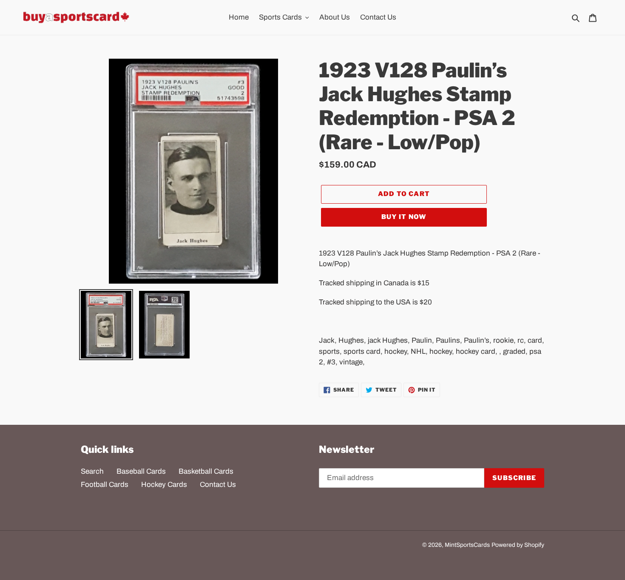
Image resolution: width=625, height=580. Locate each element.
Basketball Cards (206, 471)
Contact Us (218, 484)
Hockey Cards (164, 484)
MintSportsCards (467, 545)
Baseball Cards (141, 471)
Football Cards (104, 484)
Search (92, 471)
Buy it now (404, 217)
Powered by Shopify (517, 545)
